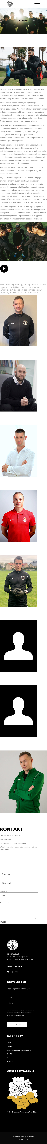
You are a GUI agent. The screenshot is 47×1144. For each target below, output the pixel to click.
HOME (9, 1043)
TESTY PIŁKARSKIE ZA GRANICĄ (19, 1050)
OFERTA (10, 1046)
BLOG (9, 1057)
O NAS (9, 1054)
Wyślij (3, 922)
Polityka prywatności (15, 1015)
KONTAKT (11, 1061)
